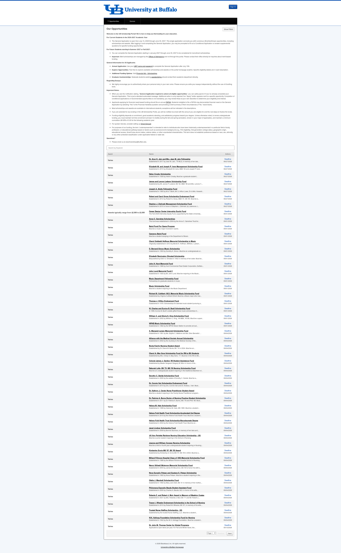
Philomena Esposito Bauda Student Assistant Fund (170, 487)
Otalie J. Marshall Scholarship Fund (164, 480)
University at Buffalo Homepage (172, 547)
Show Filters (228, 29)
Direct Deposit (146, 124)
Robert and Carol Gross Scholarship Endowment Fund (171, 196)
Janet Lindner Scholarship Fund (162, 428)
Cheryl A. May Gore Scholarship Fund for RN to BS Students (174, 353)
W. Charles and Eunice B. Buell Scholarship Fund (169, 308)
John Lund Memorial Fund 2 (160, 271)
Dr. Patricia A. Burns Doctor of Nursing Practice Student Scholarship (177, 398)
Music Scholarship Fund (159, 286)
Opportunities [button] (114, 21)
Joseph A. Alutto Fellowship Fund (163, 189)
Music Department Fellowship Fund (163, 278)
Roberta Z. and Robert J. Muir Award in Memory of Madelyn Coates (176, 495)
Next (230, 533)
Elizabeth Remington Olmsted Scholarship (166, 256)
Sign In (233, 6)
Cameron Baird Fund (157, 233)
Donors (132, 21)
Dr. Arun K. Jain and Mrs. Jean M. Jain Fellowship (169, 159)
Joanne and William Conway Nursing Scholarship (169, 443)
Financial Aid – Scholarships (146, 73)
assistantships (156, 77)
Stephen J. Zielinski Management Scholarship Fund (170, 204)
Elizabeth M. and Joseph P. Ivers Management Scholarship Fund (175, 166)
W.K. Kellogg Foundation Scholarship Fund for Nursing (172, 517)
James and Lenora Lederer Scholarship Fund (167, 181)
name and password (143, 66)
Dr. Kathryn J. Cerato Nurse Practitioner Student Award (171, 390)
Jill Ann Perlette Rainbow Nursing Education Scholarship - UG (175, 435)
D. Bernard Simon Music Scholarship (164, 248)
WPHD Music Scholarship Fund (162, 323)
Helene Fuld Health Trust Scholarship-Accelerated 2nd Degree (174, 413)
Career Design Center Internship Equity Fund (167, 211)
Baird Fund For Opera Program (162, 226)
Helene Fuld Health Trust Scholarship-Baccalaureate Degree (173, 420)
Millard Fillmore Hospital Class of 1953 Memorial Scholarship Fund (177, 458)
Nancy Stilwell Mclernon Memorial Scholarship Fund (171, 465)
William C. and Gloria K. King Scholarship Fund (169, 316)
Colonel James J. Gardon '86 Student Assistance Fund (171, 360)
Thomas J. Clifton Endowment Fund (164, 301)
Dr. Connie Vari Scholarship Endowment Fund (168, 383)
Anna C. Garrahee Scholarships (162, 218)
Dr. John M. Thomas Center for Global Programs (169, 525)
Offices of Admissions (156, 56)
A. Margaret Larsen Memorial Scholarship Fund (168, 331)
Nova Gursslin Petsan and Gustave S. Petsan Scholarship (173, 472)
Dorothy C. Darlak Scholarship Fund (164, 375)
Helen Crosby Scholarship (160, 174)
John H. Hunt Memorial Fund (161, 263)
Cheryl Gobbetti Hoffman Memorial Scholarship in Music (172, 241)
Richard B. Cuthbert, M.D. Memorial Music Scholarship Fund (174, 293)
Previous (221, 533)
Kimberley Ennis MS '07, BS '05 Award (165, 450)
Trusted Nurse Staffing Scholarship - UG (165, 510)
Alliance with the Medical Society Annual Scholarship (171, 338)
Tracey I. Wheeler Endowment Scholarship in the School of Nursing (177, 502)
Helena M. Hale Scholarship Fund (163, 405)
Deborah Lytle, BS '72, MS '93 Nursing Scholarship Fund (172, 368)
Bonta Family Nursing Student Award (164, 345)
